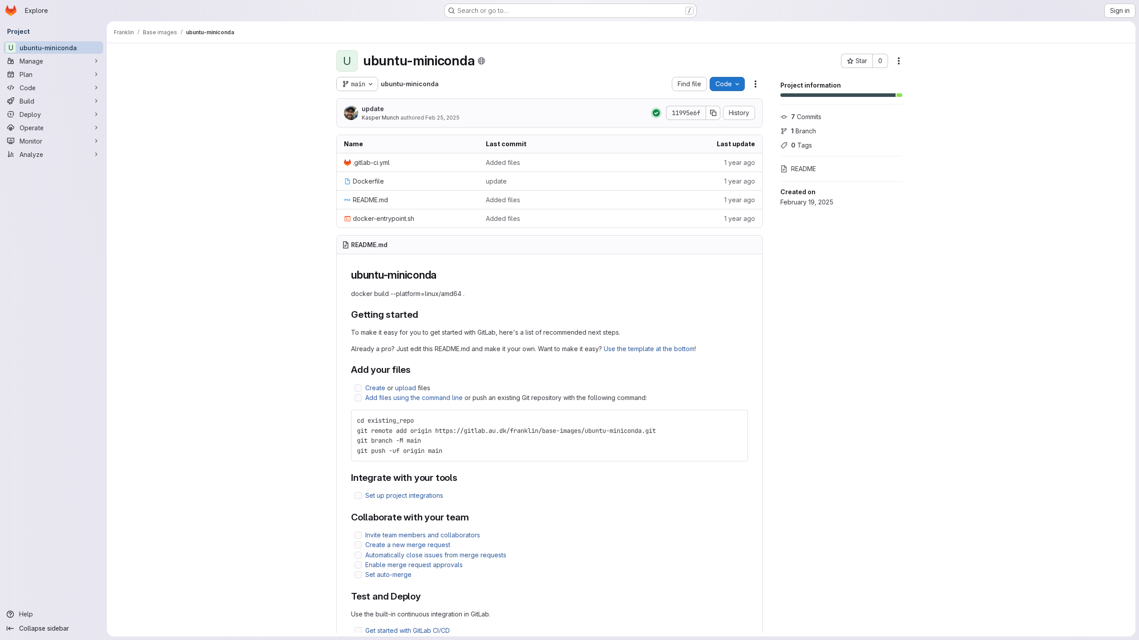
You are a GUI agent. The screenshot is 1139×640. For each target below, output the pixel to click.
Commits (806, 116)
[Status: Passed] (656, 113)
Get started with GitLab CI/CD (407, 630)
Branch (803, 131)
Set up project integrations (404, 495)
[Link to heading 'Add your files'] (416, 369)
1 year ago (739, 162)
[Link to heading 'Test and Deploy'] (426, 596)
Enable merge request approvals (414, 564)
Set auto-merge (388, 574)
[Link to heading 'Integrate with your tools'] (462, 477)
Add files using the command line (414, 397)
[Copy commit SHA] (713, 113)
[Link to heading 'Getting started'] (423, 314)
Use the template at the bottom (649, 348)
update (373, 108)
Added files (503, 162)
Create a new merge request (407, 544)
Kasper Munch (380, 117)
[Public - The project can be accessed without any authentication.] (481, 60)
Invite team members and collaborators (422, 535)
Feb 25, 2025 (442, 117)
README (803, 168)
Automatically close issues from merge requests (435, 555)
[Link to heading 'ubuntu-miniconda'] (442, 274)
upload (405, 388)
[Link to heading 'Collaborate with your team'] (474, 517)
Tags (801, 145)
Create (375, 388)
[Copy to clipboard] (737, 420)
